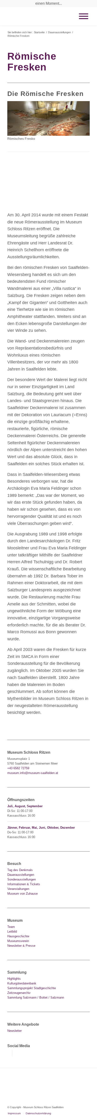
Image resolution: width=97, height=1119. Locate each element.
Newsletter (14, 1031)
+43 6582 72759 (18, 768)
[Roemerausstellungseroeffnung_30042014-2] (48, 173)
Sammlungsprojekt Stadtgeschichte (31, 988)
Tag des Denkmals (20, 870)
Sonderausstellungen (21, 879)
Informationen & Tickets (23, 884)
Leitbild (12, 931)
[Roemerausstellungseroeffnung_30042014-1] (48, 196)
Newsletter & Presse (21, 945)
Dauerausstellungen (20, 874)
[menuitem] (14, 1113)
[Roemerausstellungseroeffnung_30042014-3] (76, 173)
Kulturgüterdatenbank (21, 983)
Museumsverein (18, 941)
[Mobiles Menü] (83, 16)
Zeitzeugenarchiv (19, 993)
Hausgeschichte (18, 936)
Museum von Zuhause (22, 893)
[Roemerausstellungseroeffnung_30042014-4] (21, 196)
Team (11, 927)
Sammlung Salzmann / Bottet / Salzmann (35, 997)
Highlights (14, 978)
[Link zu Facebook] (8, 1052)
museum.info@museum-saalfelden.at (32, 773)
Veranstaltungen (18, 889)
